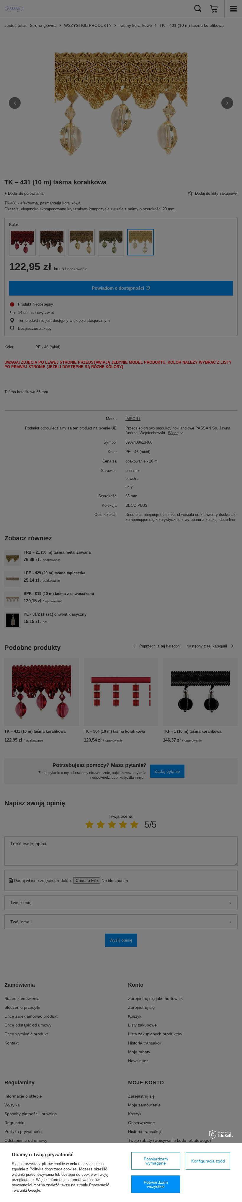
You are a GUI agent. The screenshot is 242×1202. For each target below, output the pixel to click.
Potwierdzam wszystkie (156, 1184)
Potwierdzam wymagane (156, 1161)
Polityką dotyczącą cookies (53, 1169)
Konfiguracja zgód (208, 1161)
